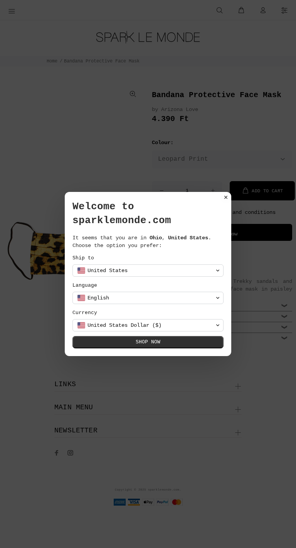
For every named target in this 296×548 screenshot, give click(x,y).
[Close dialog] (226, 197)
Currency (84, 313)
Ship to (83, 258)
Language (84, 285)
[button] (148, 270)
